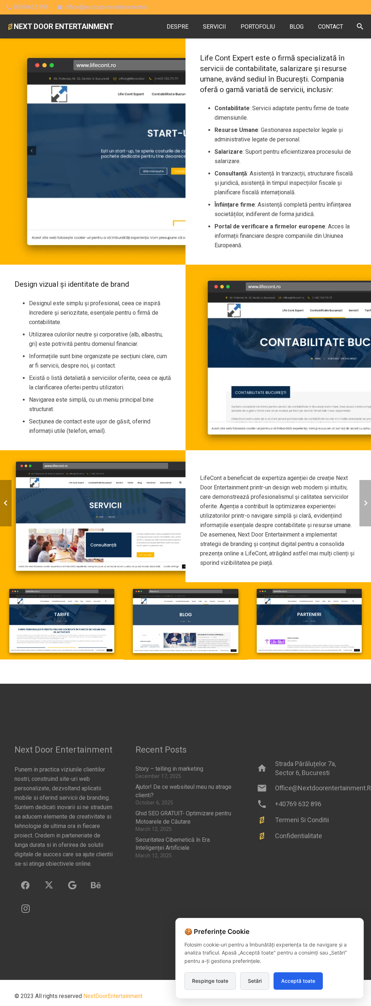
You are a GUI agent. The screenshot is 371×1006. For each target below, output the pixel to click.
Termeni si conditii (302, 820)
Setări (255, 981)
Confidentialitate (298, 836)
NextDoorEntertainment (112, 996)
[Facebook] (25, 885)
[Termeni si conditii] (266, 820)
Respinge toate (210, 981)
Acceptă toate (298, 981)
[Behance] (96, 885)
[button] (360, 26)
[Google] (72, 885)
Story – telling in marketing (169, 768)
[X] (49, 885)
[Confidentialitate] (266, 836)
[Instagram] (25, 908)
